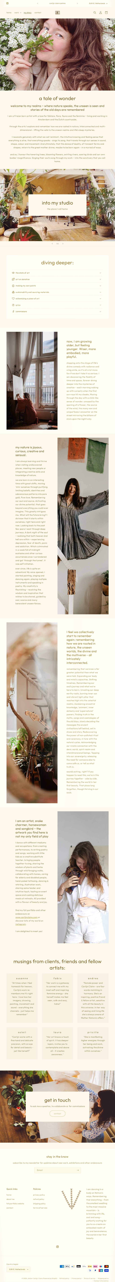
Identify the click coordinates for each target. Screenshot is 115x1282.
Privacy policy (76, 1278)
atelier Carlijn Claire (35, 1278)
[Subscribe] (78, 1170)
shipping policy (39, 1203)
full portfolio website (15, 1203)
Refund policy (64, 1278)
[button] (17, 12)
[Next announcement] (77, 3)
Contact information (101, 1281)
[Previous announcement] (37, 3)
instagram (20, 924)
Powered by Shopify (50, 1278)
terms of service (40, 1208)
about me (11, 1199)
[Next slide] (62, 243)
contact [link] (57, 1113)
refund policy (38, 1199)
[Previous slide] (52, 243)
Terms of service (89, 1278)
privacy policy (39, 1195)
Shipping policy (103, 1278)
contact (10, 1208)
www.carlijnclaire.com (26, 917)
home (9, 1195)
